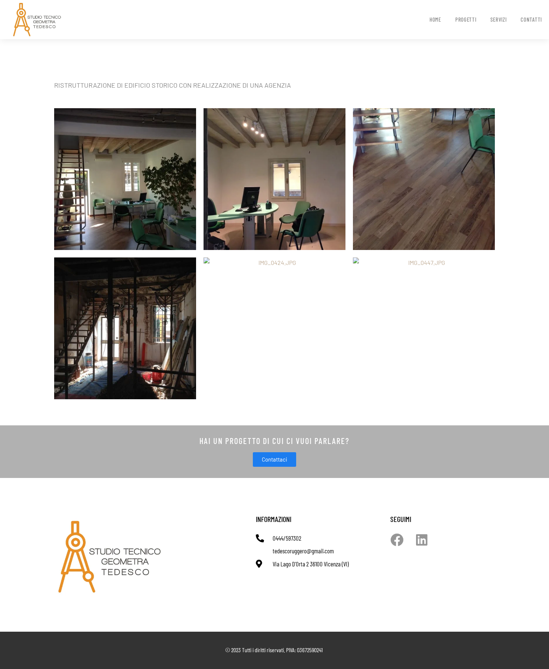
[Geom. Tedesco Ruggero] (62, 19)
